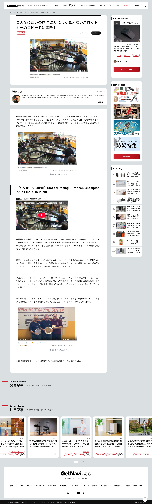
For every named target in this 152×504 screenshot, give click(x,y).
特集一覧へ (126, 156)
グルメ (119, 5)
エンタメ (127, 5)
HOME (11, 12)
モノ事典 (136, 23)
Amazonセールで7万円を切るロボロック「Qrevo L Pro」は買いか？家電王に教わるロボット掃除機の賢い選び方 (75, 444)
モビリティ (83, 5)
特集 (56, 5)
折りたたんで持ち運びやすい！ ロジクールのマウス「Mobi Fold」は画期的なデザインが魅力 (127, 49)
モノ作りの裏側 (130, 23)
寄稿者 (137, 5)
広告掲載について (61, 502)
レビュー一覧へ (126, 69)
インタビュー (123, 23)
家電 (65, 5)
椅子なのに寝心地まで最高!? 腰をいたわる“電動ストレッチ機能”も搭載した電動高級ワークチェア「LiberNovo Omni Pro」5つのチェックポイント (43, 444)
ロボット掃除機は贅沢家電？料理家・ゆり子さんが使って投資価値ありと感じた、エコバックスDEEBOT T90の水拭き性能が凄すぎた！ (109, 444)
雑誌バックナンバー (134, 485)
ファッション (102, 5)
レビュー (117, 23)
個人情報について (26, 502)
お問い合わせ (71, 502)
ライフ (112, 5)
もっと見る (100, 102)
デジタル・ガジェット (73, 5)
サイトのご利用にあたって (12, 502)
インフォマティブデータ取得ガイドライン (43, 502)
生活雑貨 (92, 5)
